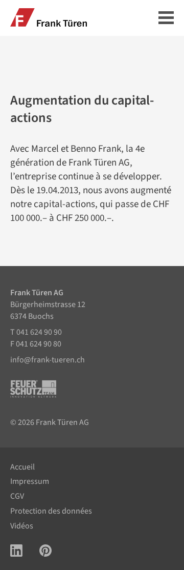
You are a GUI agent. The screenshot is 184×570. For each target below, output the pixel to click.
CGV (17, 496)
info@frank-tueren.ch (47, 359)
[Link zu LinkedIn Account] (16, 552)
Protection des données (51, 511)
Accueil (22, 467)
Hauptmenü (166, 18)
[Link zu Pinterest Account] (45, 552)
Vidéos (21, 526)
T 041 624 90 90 (36, 332)
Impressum (29, 481)
